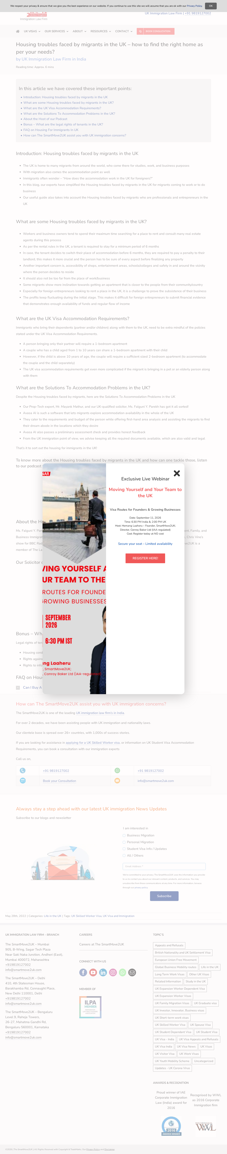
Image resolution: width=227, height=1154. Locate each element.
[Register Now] (74, 578)
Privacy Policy (194, 6)
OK (211, 6)
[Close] (177, 473)
